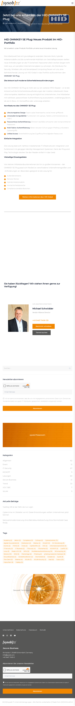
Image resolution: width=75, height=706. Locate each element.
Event (5, 464)
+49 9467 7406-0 (9, 657)
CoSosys (39, 540)
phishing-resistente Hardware (54, 554)
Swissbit (51, 557)
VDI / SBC (7, 487)
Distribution (26, 543)
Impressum (33, 630)
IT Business (19, 548)
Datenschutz (21, 630)
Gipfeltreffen (35, 546)
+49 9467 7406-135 (40, 320)
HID (45, 546)
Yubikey (19, 562)
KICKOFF (6, 472)
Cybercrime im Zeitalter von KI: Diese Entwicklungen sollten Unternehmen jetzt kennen (36, 513)
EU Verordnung (58, 543)
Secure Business (56, 23)
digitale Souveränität (11, 543)
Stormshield (40, 557)
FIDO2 (16, 546)
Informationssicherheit (58, 546)
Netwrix (7, 554)
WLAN (5, 491)
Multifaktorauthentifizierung (42, 551)
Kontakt (43, 630)
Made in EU (16, 551)
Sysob (60, 557)
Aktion (18, 540)
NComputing (60, 551)
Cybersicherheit (51, 540)
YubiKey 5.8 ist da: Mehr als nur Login (18, 507)
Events (7, 546)
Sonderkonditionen (26, 557)
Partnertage (26, 554)
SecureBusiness (10, 557)
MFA (26, 551)
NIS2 (16, 554)
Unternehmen (8, 630)
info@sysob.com (9, 655)
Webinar (18, 559)
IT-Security (39, 23)
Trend (5, 484)
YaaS (51, 559)
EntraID (46, 543)
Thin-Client (8, 559)
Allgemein (32, 23)
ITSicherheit (43, 548)
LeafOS (64, 548)
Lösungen (47, 23)
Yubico (60, 559)
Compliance (28, 540)
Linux (6, 551)
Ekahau (36, 543)
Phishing (38, 554)
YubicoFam (8, 562)
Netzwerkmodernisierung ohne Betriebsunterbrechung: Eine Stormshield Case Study (35, 521)
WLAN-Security (40, 559)
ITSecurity (31, 548)
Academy (8, 540)
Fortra (24, 546)
